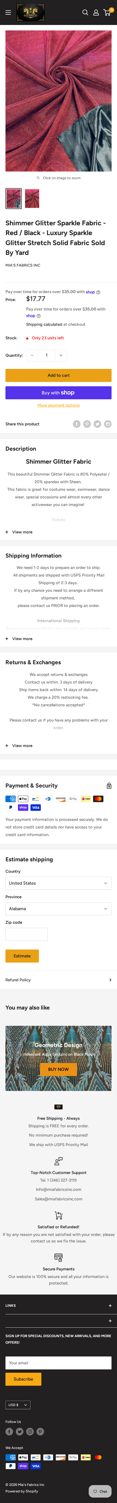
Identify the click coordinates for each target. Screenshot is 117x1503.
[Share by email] (108, 424)
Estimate (22, 955)
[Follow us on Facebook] (9, 1431)
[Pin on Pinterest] (87, 424)
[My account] (96, 12)
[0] (107, 12)
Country (12, 871)
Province (13, 896)
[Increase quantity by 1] (61, 355)
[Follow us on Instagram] (30, 1431)
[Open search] (85, 12)
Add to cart (59, 375)
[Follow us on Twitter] (19, 1431)
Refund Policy (18, 979)
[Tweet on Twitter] (97, 424)
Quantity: (14, 355)
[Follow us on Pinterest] (40, 1431)
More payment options (59, 405)
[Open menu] (8, 12)
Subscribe (23, 1379)
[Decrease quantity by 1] (32, 355)
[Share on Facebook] (77, 424)
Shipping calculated (44, 324)
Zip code (13, 922)
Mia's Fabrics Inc (22, 265)
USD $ (13, 1405)
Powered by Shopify (21, 1491)
